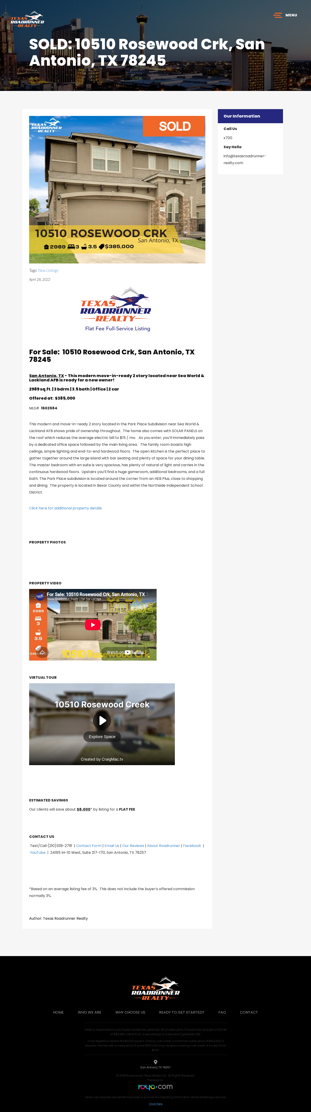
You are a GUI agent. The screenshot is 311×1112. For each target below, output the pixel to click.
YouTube (38, 852)
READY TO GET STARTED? (181, 1012)
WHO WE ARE (89, 1012)
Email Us (112, 845)
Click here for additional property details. (65, 508)
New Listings (48, 270)
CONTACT (249, 1012)
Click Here (155, 1104)
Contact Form (89, 845)
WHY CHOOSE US (130, 1012)
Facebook (192, 845)
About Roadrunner (163, 845)
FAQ (222, 1012)
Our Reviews (133, 845)
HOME (58, 1012)
